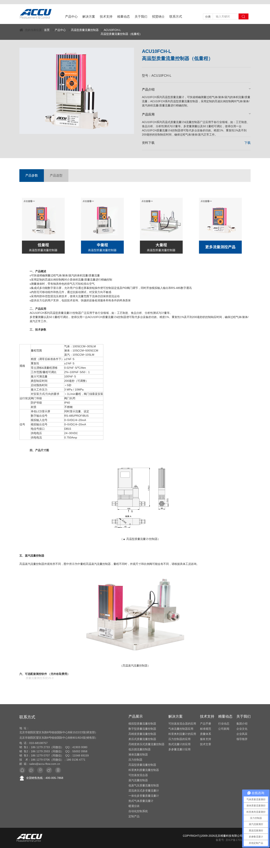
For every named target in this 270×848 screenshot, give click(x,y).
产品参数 (31, 175)
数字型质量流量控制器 (142, 728)
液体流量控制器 (138, 754)
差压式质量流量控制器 (142, 739)
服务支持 (205, 739)
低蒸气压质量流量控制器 (143, 785)
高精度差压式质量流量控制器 (146, 744)
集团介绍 (241, 723)
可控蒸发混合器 (138, 775)
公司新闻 (223, 728)
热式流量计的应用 (179, 744)
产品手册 (205, 723)
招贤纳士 (158, 16)
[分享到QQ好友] (22, 770)
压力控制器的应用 (179, 739)
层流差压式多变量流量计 (143, 790)
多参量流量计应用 (179, 749)
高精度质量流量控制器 (142, 733)
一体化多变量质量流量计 (143, 795)
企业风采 (241, 733)
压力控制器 (135, 759)
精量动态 (123, 16)
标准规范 (205, 728)
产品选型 (56, 175)
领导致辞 (241, 739)
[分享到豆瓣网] (58, 770)
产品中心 (71, 16)
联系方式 (175, 16)
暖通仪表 (134, 806)
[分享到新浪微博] (40, 770)
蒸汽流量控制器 (138, 780)
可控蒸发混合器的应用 (182, 723)
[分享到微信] (31, 770)
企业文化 (241, 728)
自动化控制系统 (138, 811)
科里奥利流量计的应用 (182, 733)
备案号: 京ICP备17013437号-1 (235, 839)
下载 (247, 142)
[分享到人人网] (49, 770)
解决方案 (88, 16)
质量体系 (205, 733)
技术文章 (205, 744)
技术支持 (106, 16)
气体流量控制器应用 (180, 728)
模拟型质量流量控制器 (142, 723)
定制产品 (134, 816)
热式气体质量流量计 (140, 800)
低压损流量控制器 (139, 749)
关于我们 (141, 16)
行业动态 (223, 723)
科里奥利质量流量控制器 (143, 770)
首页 (47, 30)
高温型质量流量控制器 (85, 30)
